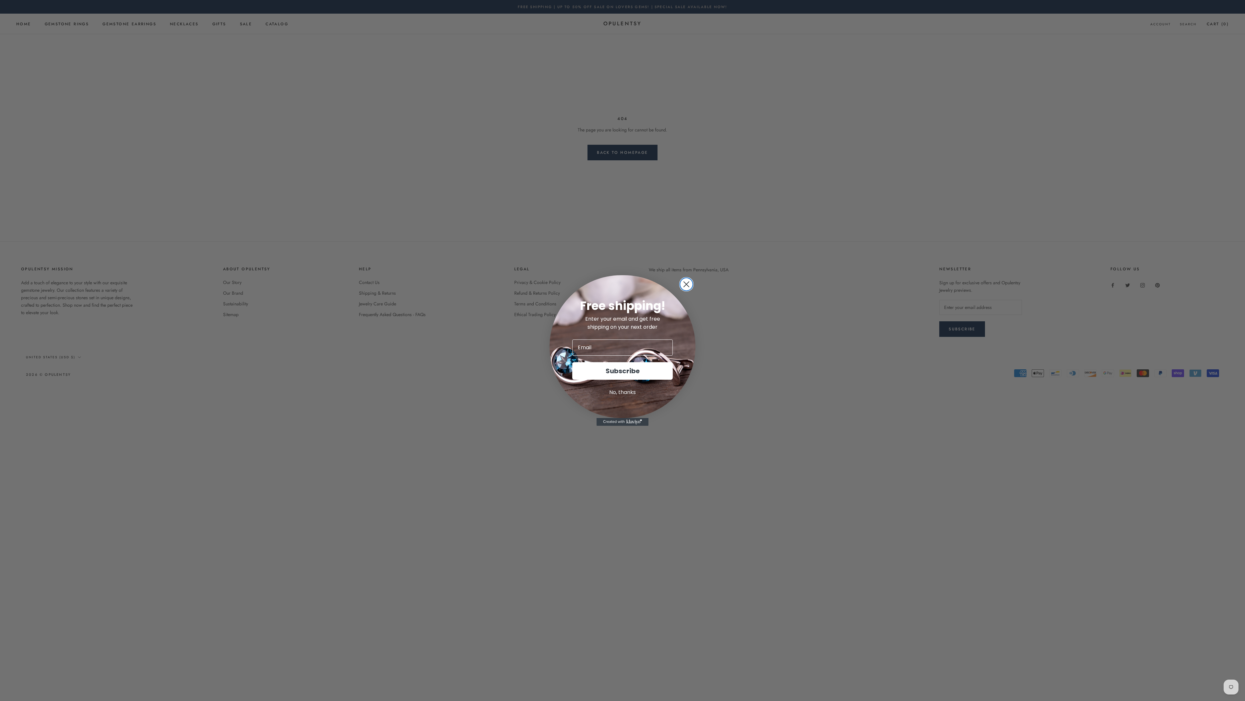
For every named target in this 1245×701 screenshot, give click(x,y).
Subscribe (623, 370)
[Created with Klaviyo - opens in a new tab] (622, 422)
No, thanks (622, 392)
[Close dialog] (686, 284)
